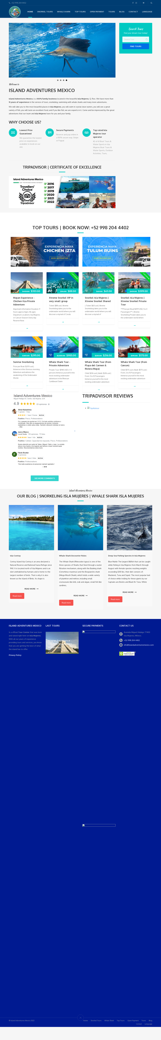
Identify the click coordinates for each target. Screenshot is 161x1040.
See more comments (44, 478)
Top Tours (80, 11)
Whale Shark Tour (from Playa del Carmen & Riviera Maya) (98, 365)
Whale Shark (63, 11)
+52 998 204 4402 (132, 640)
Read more (30, 589)
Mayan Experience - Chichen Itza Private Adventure (24, 301)
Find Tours (135, 46)
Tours (111, 11)
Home (30, 11)
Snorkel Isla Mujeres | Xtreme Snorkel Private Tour (134, 301)
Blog (121, 11)
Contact (133, 11)
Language (147, 11)
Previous (4, 49)
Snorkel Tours (45, 11)
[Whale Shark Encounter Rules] (80, 527)
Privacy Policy (15, 655)
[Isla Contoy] (31, 527)
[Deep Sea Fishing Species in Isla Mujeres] (129, 527)
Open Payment (97, 11)
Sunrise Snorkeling (23, 362)
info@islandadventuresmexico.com (139, 645)
